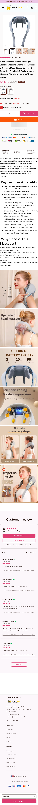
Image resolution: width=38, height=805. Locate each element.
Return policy (10, 762)
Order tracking (11, 734)
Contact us (9, 730)
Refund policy (10, 766)
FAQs (8, 737)
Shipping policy (11, 758)
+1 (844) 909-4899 (12, 714)
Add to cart (19, 801)
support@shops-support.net (15, 717)
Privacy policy (10, 751)
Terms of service (11, 755)
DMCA (8, 741)
